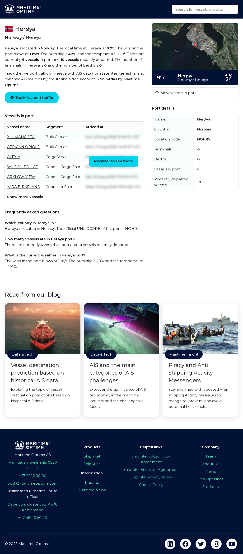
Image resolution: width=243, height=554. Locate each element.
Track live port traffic (34, 97)
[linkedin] (170, 544)
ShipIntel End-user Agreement (151, 469)
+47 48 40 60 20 (32, 517)
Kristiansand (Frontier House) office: (32, 494)
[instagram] (216, 544)
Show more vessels (25, 196)
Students (210, 486)
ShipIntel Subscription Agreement (151, 459)
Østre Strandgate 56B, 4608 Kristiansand (32, 507)
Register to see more (113, 161)
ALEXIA (13, 156)
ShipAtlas (92, 464)
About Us (210, 464)
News (211, 471)
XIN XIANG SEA (21, 137)
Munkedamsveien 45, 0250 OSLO (32, 465)
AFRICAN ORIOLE (23, 147)
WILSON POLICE (22, 166)
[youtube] (231, 544)
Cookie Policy (151, 484)
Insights (92, 482)
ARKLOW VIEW (21, 176)
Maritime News (92, 490)
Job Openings (210, 479)
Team (211, 456)
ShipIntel (92, 456)
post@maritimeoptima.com (32, 483)
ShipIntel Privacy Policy (151, 477)
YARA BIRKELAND (23, 186)
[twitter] (201, 544)
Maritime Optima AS (32, 455)
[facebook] (185, 544)
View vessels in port (178, 93)
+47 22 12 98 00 (32, 475)
